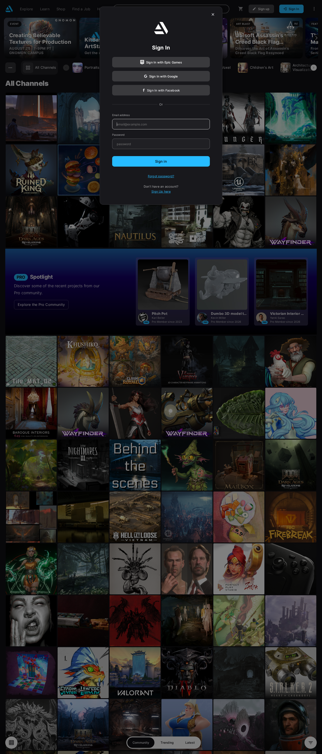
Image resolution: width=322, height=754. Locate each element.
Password (118, 134)
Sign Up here (161, 191)
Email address (121, 115)
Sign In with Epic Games (164, 62)
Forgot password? (161, 176)
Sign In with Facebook (163, 90)
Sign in (161, 161)
